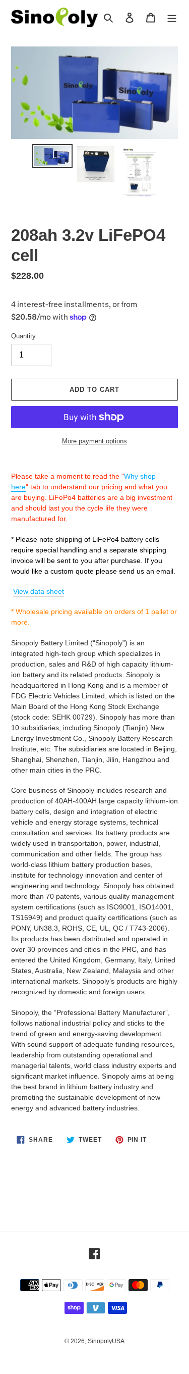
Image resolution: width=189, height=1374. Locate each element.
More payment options (94, 441)
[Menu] (171, 17)
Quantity (23, 336)
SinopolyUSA (106, 1341)
